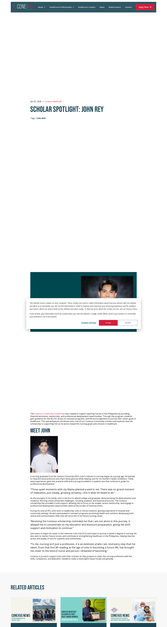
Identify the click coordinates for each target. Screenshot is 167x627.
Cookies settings (88, 322)
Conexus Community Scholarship (49, 413)
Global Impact (41, 118)
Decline (128, 322)
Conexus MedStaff (53, 101)
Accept (108, 322)
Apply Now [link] (144, 7)
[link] (23, 7)
